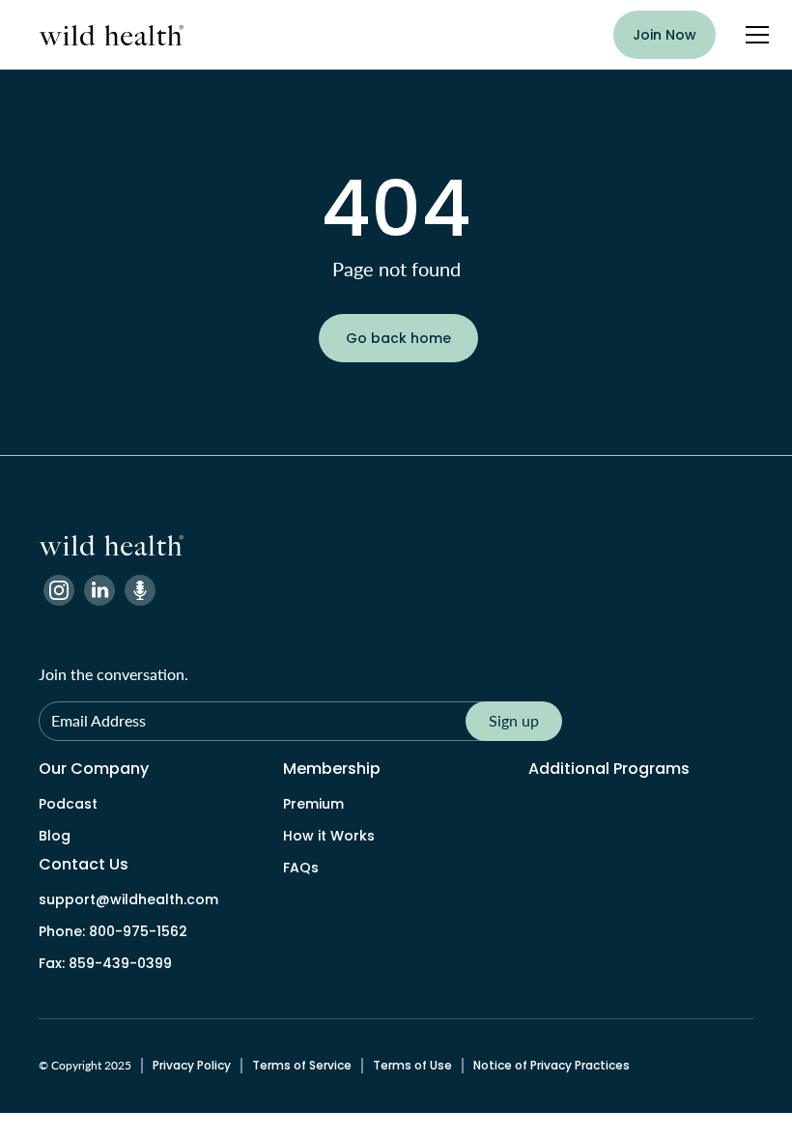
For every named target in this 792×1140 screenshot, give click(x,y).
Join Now (664, 34)
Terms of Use (412, 1065)
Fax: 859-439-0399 (105, 963)
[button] (753, 35)
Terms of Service (302, 1065)
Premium (313, 803)
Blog (55, 835)
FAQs (301, 867)
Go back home (398, 338)
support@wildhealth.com (128, 899)
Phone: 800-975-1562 (113, 931)
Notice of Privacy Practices (551, 1065)
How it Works (329, 835)
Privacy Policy (192, 1065)
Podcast (68, 803)
